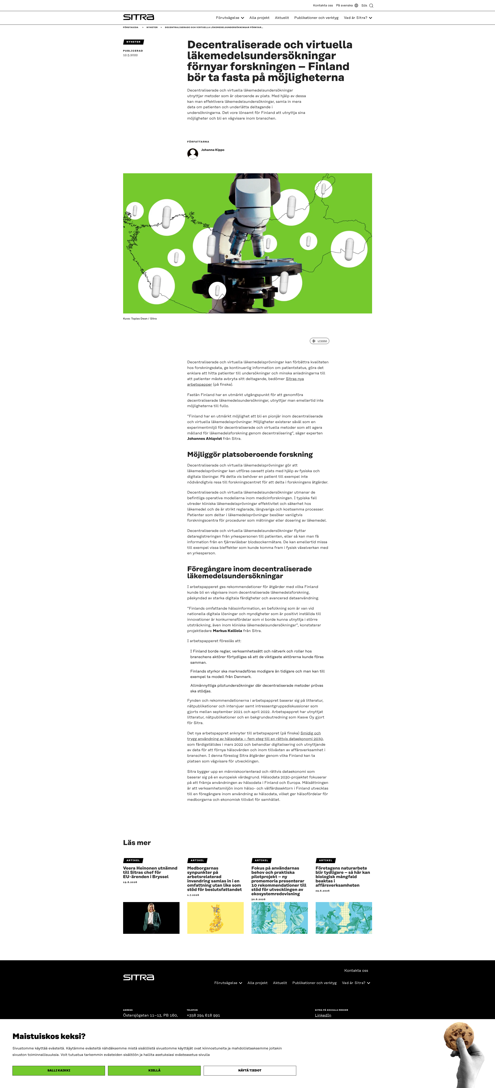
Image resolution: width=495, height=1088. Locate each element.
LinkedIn (323, 1015)
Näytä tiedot (249, 1070)
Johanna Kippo (212, 150)
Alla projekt (259, 18)
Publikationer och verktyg (316, 18)
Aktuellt (282, 18)
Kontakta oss (323, 5)
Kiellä (154, 1070)
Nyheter (152, 27)
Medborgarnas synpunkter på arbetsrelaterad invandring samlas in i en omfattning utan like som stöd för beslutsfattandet (214, 879)
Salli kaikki (58, 1070)
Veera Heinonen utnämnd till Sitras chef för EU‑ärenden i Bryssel (150, 872)
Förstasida (130, 27)
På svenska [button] (344, 5)
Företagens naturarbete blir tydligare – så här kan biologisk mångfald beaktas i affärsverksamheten (343, 877)
